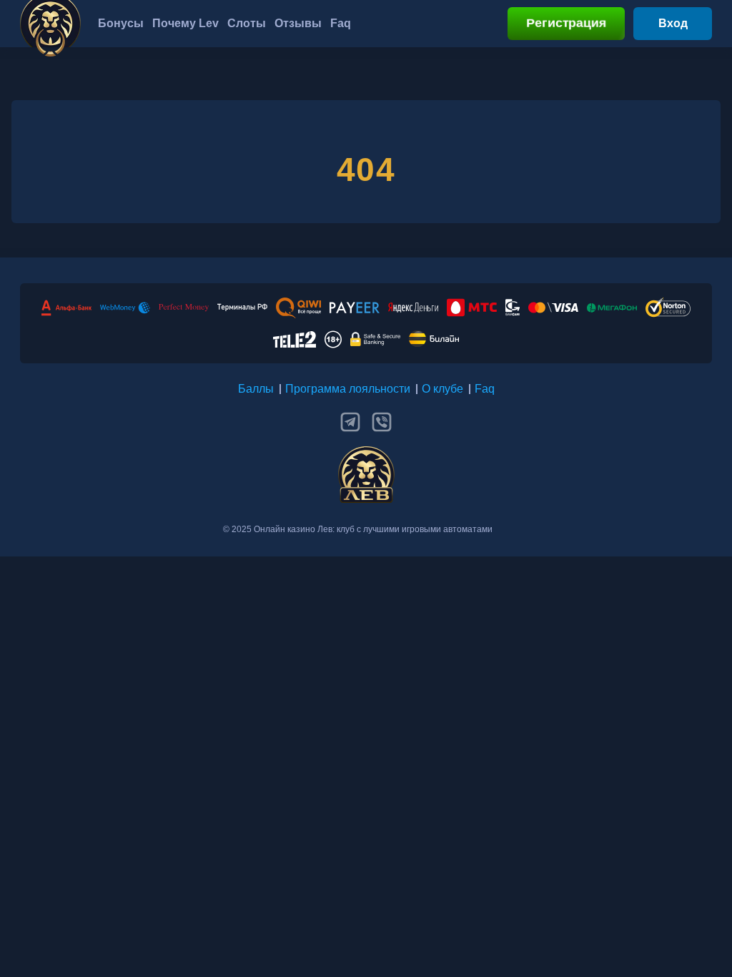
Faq (485, 389)
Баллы (256, 389)
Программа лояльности (347, 389)
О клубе (442, 389)
